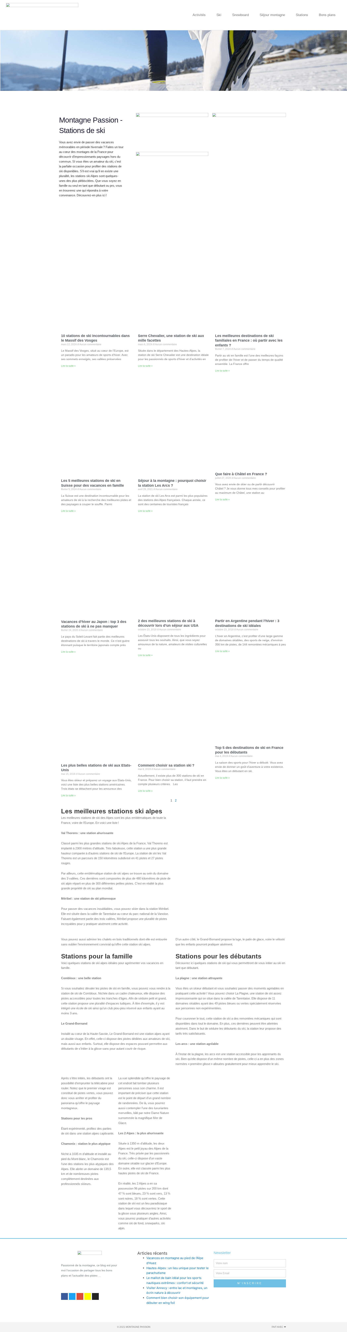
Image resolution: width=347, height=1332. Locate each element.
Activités (199, 15)
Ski (218, 15)
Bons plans (327, 15)
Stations (302, 15)
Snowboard (240, 15)
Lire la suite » (68, 365)
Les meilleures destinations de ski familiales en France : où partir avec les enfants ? (249, 340)
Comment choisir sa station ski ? (166, 765)
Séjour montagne (272, 15)
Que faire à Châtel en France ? (241, 474)
